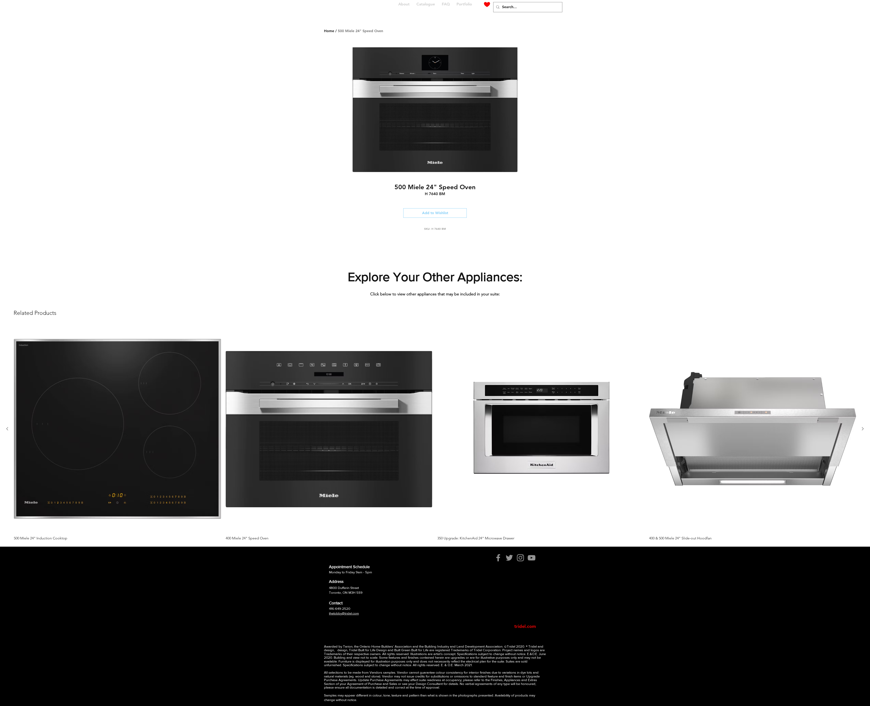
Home (329, 31)
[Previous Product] (7, 428)
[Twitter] (509, 557)
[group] (435, 433)
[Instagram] (520, 557)
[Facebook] (498, 557)
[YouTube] (531, 557)
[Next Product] (862, 428)
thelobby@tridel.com (344, 613)
